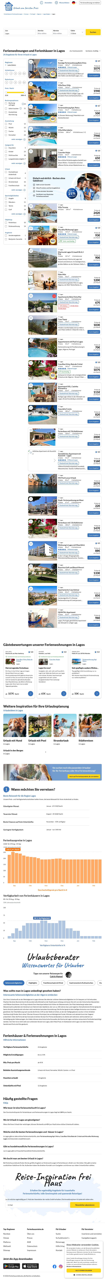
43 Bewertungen (72, 460)
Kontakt (59, 1250)
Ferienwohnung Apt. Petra (68, 108)
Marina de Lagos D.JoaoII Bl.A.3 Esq (70, 253)
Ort (6, 31)
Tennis (17, 206)
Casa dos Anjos (64, 153)
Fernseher (17, 135)
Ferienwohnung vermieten (90, 3)
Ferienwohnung (17, 226)
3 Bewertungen (72, 157)
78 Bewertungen (72, 549)
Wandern (17, 202)
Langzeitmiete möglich (17, 159)
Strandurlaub (17, 182)
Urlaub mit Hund (17, 178)
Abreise (56, 30)
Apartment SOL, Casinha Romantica (68, 387)
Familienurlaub (17, 185)
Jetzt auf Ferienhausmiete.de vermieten (84, 776)
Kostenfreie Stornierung (17, 113)
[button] (84, 1275)
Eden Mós (62, 274)
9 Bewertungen (72, 368)
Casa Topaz (62, 319)
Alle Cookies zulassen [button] (84, 1270)
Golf (17, 209)
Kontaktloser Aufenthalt (17, 173)
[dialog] (83, 1259)
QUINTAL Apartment (66, 612)
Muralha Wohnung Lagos (68, 230)
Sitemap (6, 1250)
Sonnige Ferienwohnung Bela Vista (72, 63)
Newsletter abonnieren (84, 1205)
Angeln (17, 198)
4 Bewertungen (72, 67)
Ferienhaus (17, 222)
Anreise (40, 30)
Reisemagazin (61, 1242)
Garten (17, 131)
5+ (24, 73)
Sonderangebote (17, 235)
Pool (17, 124)
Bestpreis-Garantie (17, 239)
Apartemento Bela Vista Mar (69, 297)
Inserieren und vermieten (92, 1234)
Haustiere (17, 148)
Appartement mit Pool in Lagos (70, 342)
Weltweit (7, 1246)
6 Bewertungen (72, 112)
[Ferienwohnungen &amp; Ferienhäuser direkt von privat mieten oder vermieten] (21, 8)
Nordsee (6, 1234)
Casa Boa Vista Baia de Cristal (71, 1136)
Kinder (17, 151)
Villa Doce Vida (64, 85)
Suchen (93, 32)
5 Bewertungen (72, 234)
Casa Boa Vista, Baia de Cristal (70, 364)
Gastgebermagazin (89, 1238)
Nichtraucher (17, 155)
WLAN (17, 127)
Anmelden (48, 3)
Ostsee (6, 1238)
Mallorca (6, 1242)
